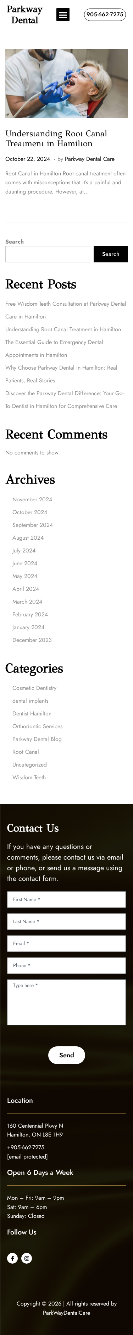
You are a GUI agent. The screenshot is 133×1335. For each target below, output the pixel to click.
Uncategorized (29, 765)
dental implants (30, 701)
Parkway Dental (25, 14)
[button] (63, 14)
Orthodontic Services (37, 726)
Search (14, 242)
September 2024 (32, 525)
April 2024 (25, 589)
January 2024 (28, 627)
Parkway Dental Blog (37, 739)
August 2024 (28, 538)
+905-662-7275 (25, 1147)
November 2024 (32, 499)
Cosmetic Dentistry (34, 688)
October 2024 (29, 512)
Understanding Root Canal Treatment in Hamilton (56, 138)
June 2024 (24, 563)
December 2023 (32, 640)
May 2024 (24, 576)
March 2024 (27, 602)
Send (66, 1055)
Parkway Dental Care (90, 159)
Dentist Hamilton (31, 713)
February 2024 (30, 614)
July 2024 (23, 550)
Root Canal (25, 752)
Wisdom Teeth (29, 777)
